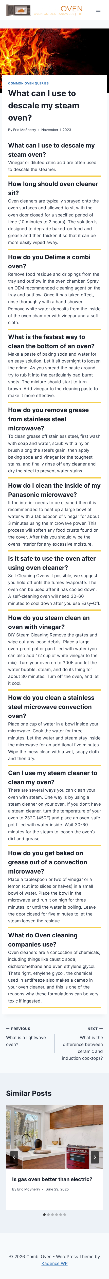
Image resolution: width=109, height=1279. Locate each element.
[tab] (44, 1214)
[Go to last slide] (14, 1157)
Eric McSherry (24, 130)
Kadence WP (55, 1263)
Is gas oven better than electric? (52, 1179)
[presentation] (54, 1137)
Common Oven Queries (28, 83)
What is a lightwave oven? (26, 1037)
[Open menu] (98, 10)
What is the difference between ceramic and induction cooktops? (82, 1044)
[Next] (95, 1157)
